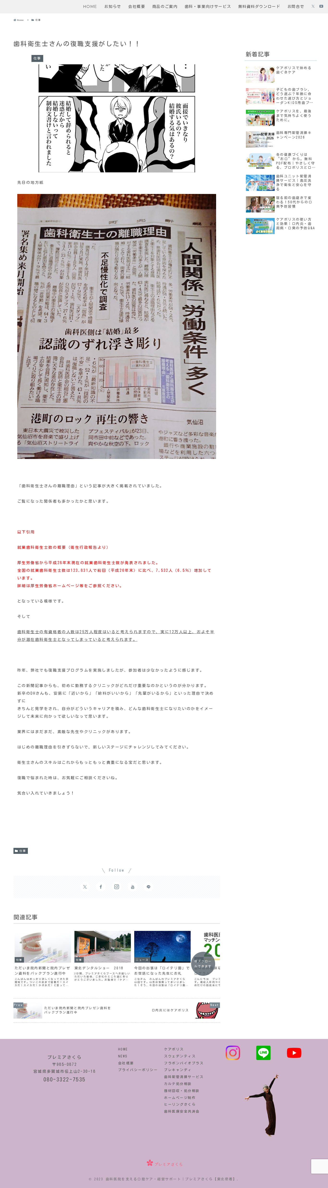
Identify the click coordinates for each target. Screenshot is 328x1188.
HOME (123, 1049)
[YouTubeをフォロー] (321, 7)
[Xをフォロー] (313, 7)
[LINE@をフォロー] (148, 887)
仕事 (22, 850)
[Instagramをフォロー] (116, 887)
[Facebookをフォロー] (101, 887)
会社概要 (126, 1063)
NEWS (123, 1056)
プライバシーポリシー (138, 1070)
